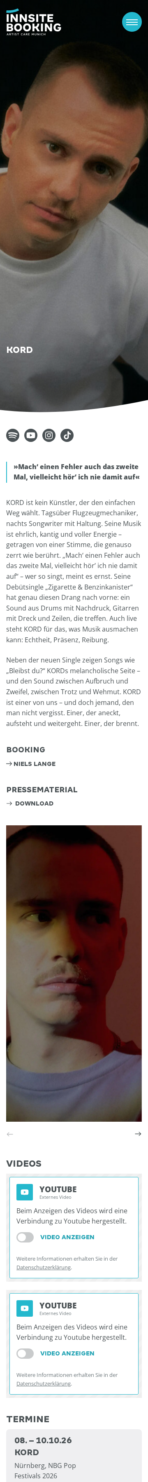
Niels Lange (35, 764)
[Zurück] (10, 1134)
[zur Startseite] (33, 21)
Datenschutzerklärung (43, 1267)
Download (33, 803)
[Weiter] (138, 1134)
